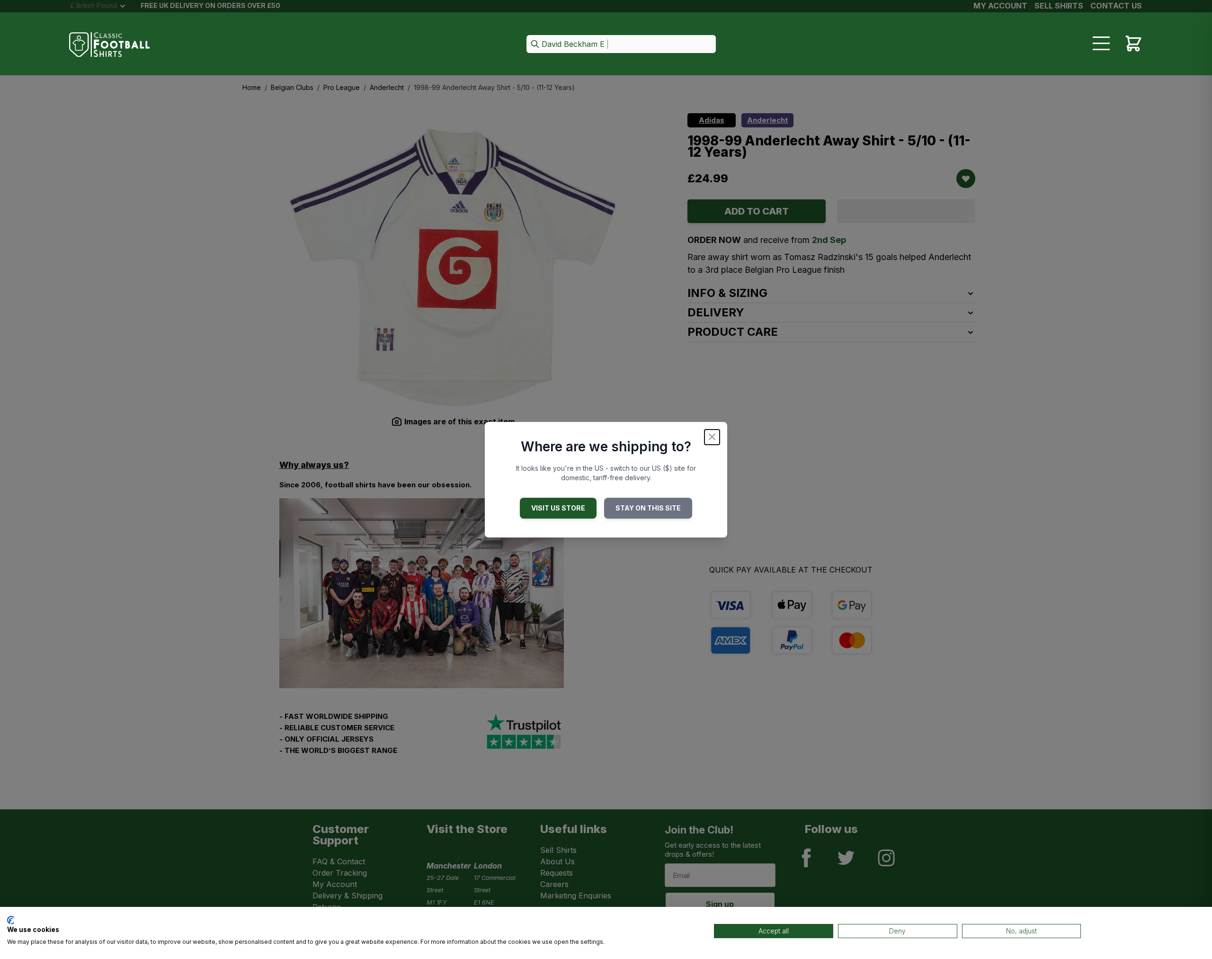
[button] (621, 44)
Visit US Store (558, 508)
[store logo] (109, 44)
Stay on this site (648, 508)
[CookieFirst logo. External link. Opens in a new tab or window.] (10, 920)
